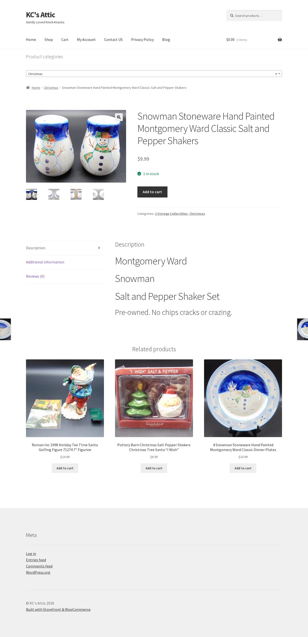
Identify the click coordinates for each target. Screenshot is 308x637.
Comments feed (39, 566)
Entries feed (36, 559)
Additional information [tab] (45, 262)
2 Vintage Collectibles (171, 213)
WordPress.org (38, 572)
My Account (86, 39)
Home (31, 39)
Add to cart (152, 191)
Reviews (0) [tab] (35, 276)
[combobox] (154, 73)
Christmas (51, 87)
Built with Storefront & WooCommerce (58, 609)
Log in (31, 553)
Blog (166, 39)
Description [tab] (35, 247)
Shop (49, 39)
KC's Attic (40, 14)
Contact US (113, 39)
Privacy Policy (142, 39)
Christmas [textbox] (152, 74)
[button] (119, 117)
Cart (65, 39)
